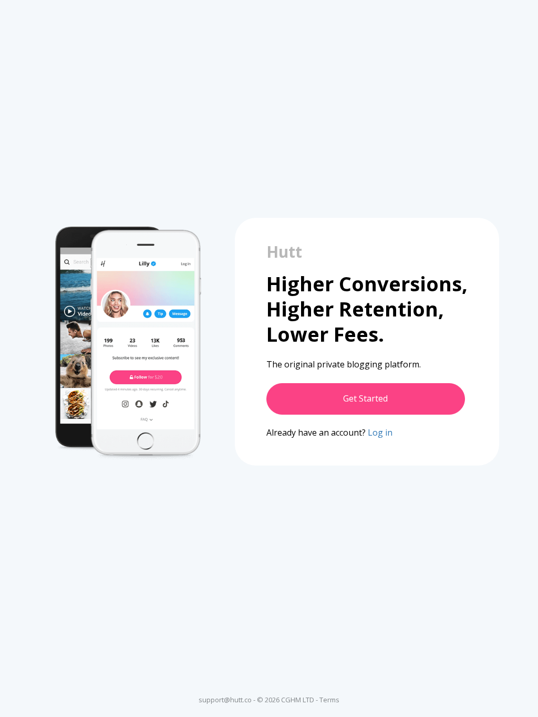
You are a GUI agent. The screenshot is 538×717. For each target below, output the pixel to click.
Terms (329, 699)
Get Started (365, 398)
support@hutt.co (225, 699)
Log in (380, 432)
